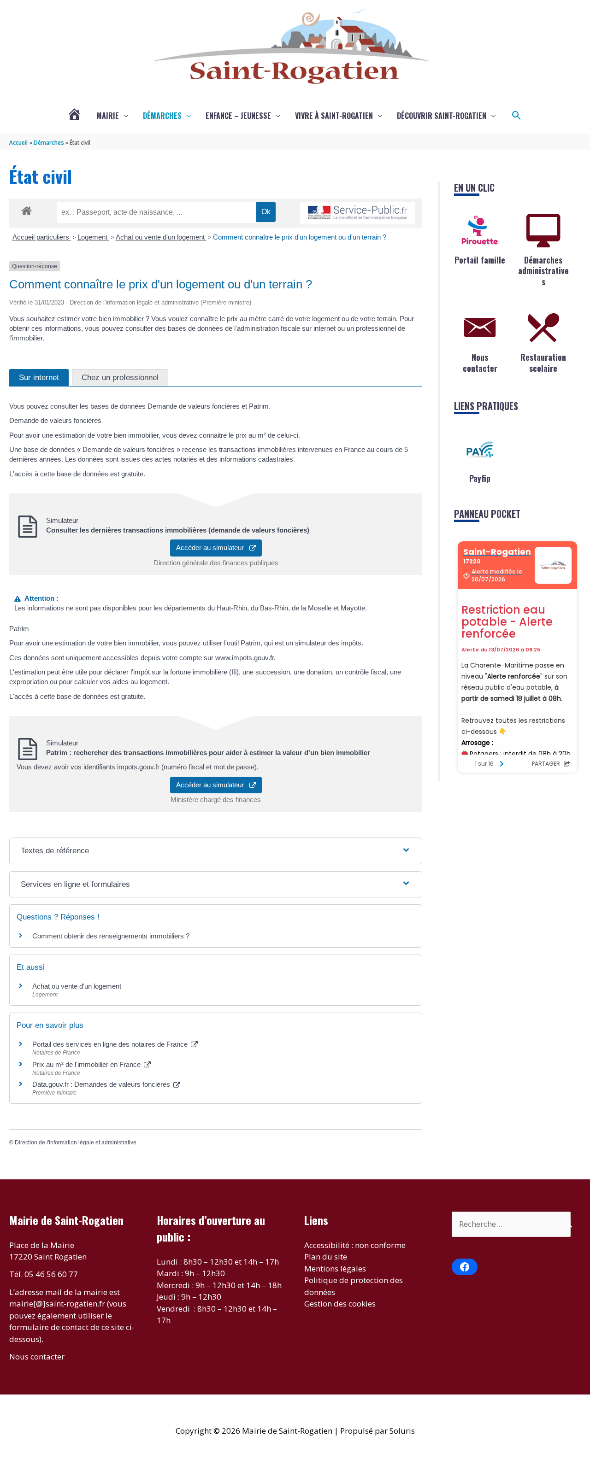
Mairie (107, 115)
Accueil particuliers (41, 237)
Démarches (162, 115)
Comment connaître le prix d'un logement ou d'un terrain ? (299, 237)
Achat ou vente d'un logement (161, 237)
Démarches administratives (543, 270)
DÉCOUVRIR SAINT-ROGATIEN (441, 115)
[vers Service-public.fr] (357, 213)
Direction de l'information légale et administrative (75, 1142)
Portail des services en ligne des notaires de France (110, 1044)
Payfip (479, 478)
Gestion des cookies (340, 1303)
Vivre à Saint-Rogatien (334, 115)
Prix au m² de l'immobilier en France (87, 1064)
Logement (93, 237)
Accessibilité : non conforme (355, 1245)
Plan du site (325, 1256)
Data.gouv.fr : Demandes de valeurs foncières (102, 1084)
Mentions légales (335, 1268)
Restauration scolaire (543, 362)
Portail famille (479, 260)
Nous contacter (480, 362)
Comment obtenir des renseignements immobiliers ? (110, 936)
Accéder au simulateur (212, 547)
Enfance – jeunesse (238, 115)
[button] (517, 116)
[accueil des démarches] (26, 209)
